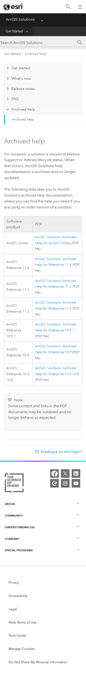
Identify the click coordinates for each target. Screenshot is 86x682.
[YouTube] (76, 483)
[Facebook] (54, 473)
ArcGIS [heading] (10, 504)
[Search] (68, 6)
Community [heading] (14, 515)
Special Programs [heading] (19, 550)
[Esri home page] (13, 7)
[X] (65, 473)
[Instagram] (65, 483)
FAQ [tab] (15, 99)
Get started (12, 54)
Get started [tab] (20, 68)
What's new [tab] (21, 78)
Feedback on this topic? (61, 452)
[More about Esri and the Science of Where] (14, 483)
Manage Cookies (21, 649)
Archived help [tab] (23, 109)
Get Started (14, 31)
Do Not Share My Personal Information (38, 662)
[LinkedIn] (76, 473)
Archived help (35, 54)
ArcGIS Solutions (20, 19)
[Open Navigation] (80, 6)
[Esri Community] (54, 483)
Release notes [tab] (23, 89)
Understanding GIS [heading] (20, 527)
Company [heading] (12, 539)
